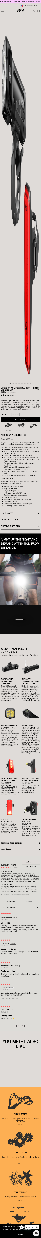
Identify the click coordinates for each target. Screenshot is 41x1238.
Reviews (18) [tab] (11, 902)
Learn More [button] (27, 1229)
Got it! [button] (20, 1234)
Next (40, 579)
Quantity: (5, 415)
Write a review (31, 862)
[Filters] (3, 907)
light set (11, 401)
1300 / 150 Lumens (8, 392)
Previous (1, 579)
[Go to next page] (29, 1026)
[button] (5, 395)
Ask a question (31, 866)
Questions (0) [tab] (30, 902)
